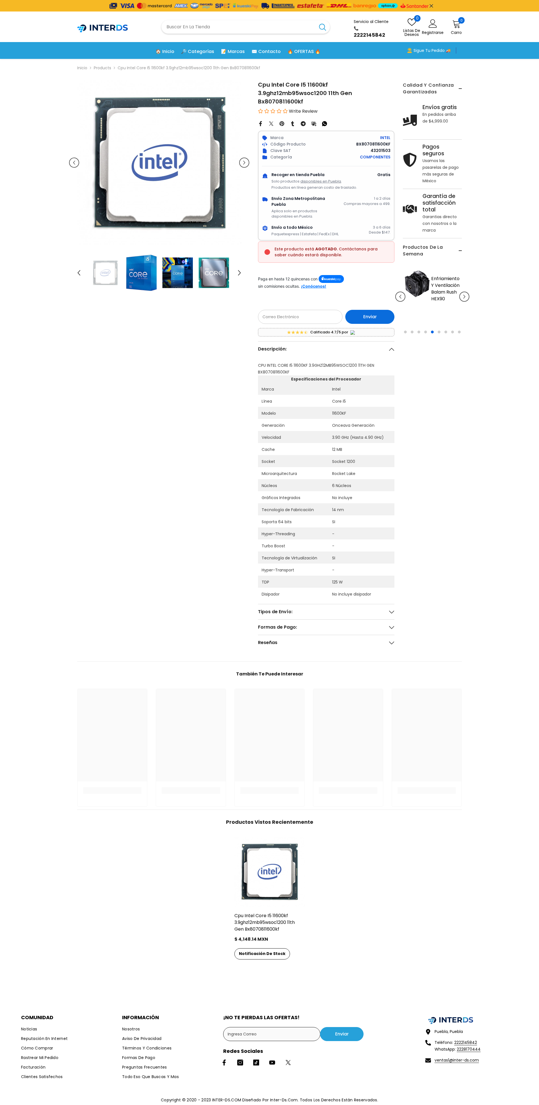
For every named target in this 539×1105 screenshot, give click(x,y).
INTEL (385, 137)
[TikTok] (256, 1062)
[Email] (313, 123)
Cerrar (431, 5)
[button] (400, 311)
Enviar (370, 316)
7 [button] (445, 360)
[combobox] (238, 27)
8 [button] (452, 360)
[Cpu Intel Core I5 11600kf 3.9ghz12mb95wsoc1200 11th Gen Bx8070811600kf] (269, 872)
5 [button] (432, 360)
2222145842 (465, 1042)
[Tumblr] (292, 123)
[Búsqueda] (245, 27)
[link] (112, 790)
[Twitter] (271, 123)
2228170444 (469, 1049)
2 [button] (412, 360)
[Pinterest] (281, 123)
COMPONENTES (375, 157)
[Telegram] (303, 123)
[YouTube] (272, 1062)
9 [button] (459, 360)
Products (102, 68)
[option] (412, 301)
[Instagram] (240, 1062)
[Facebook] (260, 123)
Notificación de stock (262, 953)
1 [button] (405, 360)
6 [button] (439, 360)
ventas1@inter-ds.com (457, 1060)
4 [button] (425, 360)
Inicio (82, 68)
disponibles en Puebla (320, 181)
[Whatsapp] (324, 123)
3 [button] (418, 360)
